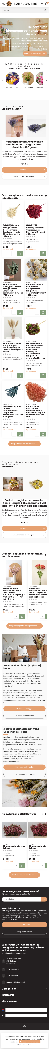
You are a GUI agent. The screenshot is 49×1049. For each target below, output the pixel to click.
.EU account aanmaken (24, 716)
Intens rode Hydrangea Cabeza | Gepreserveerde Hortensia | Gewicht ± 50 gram (35, 230)
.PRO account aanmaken (25, 774)
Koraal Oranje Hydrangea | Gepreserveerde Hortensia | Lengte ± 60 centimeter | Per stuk (35, 411)
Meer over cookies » (24, 1045)
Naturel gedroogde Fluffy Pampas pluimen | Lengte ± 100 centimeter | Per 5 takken (13, 347)
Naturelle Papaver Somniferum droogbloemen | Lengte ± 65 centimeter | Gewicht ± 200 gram (36, 290)
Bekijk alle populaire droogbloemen (23, 626)
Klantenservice (24, 924)
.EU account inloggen (24, 708)
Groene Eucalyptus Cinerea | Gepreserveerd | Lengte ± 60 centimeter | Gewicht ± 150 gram (13, 411)
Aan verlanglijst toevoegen (23, 176)
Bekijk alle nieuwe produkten (23, 875)
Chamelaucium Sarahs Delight (14, 847)
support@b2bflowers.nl (15, 982)
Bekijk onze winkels (24, 932)
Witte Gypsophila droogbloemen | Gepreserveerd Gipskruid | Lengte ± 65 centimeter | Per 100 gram (12, 231)
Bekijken (23, 170)
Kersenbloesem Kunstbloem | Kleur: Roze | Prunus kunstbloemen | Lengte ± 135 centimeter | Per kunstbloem (14, 594)
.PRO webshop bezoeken (24, 767)
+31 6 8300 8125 (12, 969)
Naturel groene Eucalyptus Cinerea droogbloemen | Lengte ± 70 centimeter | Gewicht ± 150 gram (13, 290)
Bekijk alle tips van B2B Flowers (23, 443)
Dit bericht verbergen (29, 1042)
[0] (46, 3)
